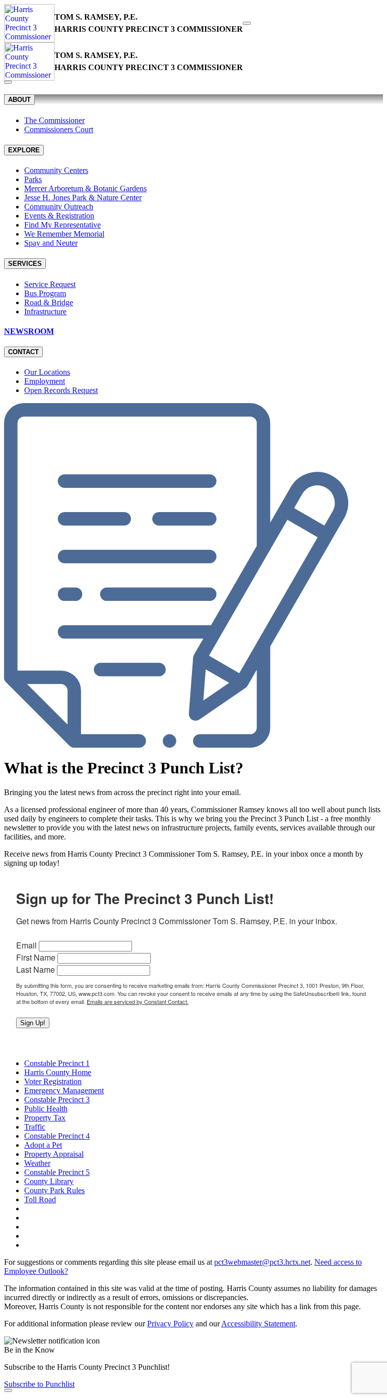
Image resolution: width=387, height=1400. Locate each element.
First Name (35, 957)
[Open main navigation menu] (247, 23)
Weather (37, 1163)
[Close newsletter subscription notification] (8, 1390)
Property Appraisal (54, 1154)
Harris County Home (57, 1072)
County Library (49, 1181)
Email (26, 945)
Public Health (46, 1108)
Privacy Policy (170, 1323)
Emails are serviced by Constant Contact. (137, 1001)
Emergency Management (64, 1090)
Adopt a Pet (43, 1145)
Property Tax (45, 1117)
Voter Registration (53, 1081)
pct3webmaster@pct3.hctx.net (262, 1262)
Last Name (35, 969)
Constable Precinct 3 (57, 1099)
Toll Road (40, 1199)
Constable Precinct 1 (57, 1063)
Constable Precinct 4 (57, 1136)
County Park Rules (54, 1190)
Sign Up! (32, 1023)
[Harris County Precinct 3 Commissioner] (29, 23)
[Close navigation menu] (8, 82)
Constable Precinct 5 (57, 1172)
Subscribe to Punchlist (39, 1384)
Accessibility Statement (258, 1323)
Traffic (34, 1127)
